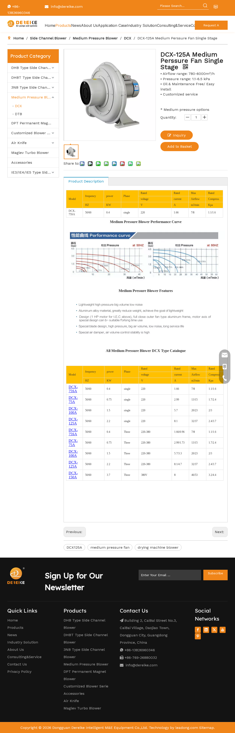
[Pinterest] (198, 636)
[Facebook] (198, 629)
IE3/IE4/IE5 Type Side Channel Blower (35, 172)
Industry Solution (22, 642)
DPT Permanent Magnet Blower (35, 123)
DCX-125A (73, 421)
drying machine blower (158, 547)
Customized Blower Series (34, 133)
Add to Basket (179, 146)
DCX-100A (73, 410)
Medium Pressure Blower (33, 97)
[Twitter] (214, 629)
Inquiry (179, 135)
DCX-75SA (73, 389)
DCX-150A (73, 475)
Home (12, 620)
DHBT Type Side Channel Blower (35, 77)
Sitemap (206, 727)
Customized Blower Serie (86, 686)
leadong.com (186, 727)
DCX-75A (73, 400)
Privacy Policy (19, 671)
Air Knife (19, 143)
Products (15, 627)
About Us (15, 649)
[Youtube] (223, 629)
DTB (18, 114)
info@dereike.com (67, 6)
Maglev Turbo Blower (30, 152)
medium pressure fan (109, 547)
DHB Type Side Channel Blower (35, 67)
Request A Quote (211, 26)
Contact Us (17, 664)
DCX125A (74, 547)
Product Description (86, 181)
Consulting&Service (24, 657)
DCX (18, 106)
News (12, 635)
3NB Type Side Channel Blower (35, 87)
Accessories (21, 162)
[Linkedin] (206, 629)
